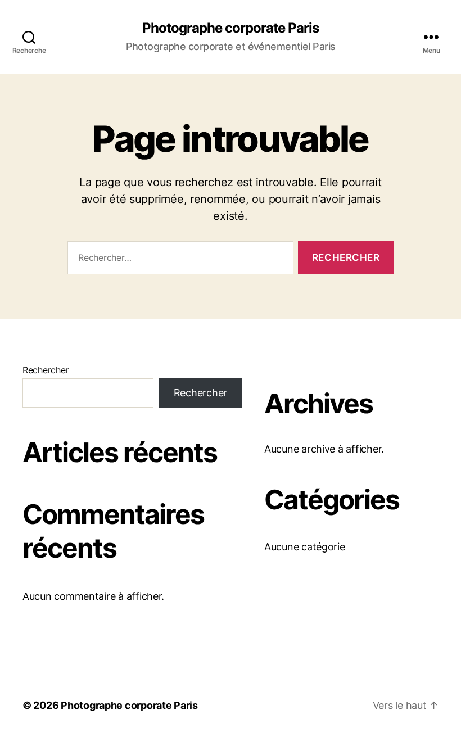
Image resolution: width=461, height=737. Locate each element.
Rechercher (45, 370)
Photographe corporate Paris (230, 28)
